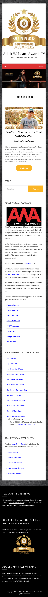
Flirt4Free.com (13, 326)
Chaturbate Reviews (14, 473)
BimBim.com (11, 342)
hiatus (28, 263)
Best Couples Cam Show (16, 416)
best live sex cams (15, 274)
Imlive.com (11, 331)
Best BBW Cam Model (15, 385)
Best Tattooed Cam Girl (16, 400)
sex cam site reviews (16, 503)
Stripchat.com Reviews (15, 468)
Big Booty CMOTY (14, 395)
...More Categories (15, 419)
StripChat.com (12, 315)
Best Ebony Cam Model (15, 406)
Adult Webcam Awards (25, 141)
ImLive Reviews (13, 452)
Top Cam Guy (12, 364)
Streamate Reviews (14, 457)
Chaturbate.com (13, 321)
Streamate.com (13, 305)
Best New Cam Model (15, 379)
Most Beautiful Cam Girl (16, 374)
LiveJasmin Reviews (14, 463)
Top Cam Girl (11, 358)
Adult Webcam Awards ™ (24, 54)
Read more (24, 168)
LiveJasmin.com (13, 310)
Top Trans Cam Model (15, 369)
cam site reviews (18, 444)
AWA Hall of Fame (21, 581)
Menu (41, 66)
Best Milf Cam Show (14, 411)
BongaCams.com (13, 336)
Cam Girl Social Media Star (17, 390)
